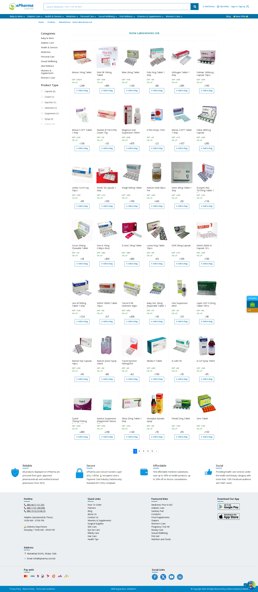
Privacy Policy (15, 589)
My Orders (224, 6)
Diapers (155, 520)
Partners (92, 507)
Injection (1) (50, 102)
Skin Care (92, 526)
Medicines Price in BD (161, 504)
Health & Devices (53, 16)
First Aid (155, 536)
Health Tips (93, 539)
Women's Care (173, 16)
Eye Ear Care (94, 529)
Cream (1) (49, 96)
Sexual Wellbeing (106, 16)
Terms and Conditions (45, 589)
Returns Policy (28, 589)
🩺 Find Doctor (208, 7)
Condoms (156, 514)
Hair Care (92, 536)
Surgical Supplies (96, 523)
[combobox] (117, 6)
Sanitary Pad (157, 511)
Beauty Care (157, 529)
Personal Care (87, 16)
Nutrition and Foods (161, 539)
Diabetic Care (33, 16)
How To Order (95, 504)
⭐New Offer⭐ (240, 16)
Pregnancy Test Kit (160, 526)
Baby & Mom (16, 16)
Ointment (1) (51, 107)
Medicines (71, 16)
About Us (92, 514)
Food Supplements (160, 517)
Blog (228, 16)
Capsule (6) (50, 91)
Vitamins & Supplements (149, 16)
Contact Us (93, 517)
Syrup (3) (49, 118)
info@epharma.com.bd (44, 558)
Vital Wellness (126, 16)
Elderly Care (93, 533)
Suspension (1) (52, 113)
